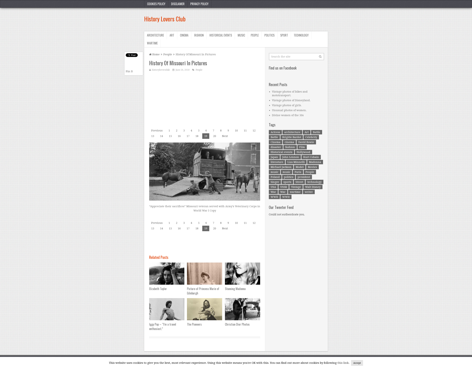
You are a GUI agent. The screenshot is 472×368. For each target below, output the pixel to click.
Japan (274, 157)
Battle (316, 132)
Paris (298, 172)
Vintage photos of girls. (287, 105)
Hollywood (303, 152)
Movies (312, 167)
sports (287, 181)
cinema (289, 142)
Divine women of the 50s (288, 115)
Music (241, 35)
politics (288, 177)
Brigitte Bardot (291, 137)
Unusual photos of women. (289, 110)
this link (343, 362)
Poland (275, 177)
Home (156, 54)
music (274, 172)
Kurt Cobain (311, 157)
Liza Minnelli (296, 162)
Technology (301, 35)
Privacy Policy (199, 4)
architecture (292, 132)
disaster (276, 147)
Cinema (184, 35)
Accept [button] (357, 363)
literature (277, 162)
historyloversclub (161, 70)
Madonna (315, 162)
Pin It (129, 71)
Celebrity (311, 137)
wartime (295, 191)
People (255, 35)
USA (273, 186)
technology (314, 181)
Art (172, 35)
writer (309, 191)
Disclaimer (178, 4)
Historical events (220, 35)
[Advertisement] (261, 19)
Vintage (296, 186)
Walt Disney (313, 186)
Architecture (155, 35)
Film (302, 147)
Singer (275, 181)
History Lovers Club (164, 18)
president (304, 177)
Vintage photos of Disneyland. (291, 100)
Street (299, 181)
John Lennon (290, 157)
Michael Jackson (281, 167)
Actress (275, 132)
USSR (283, 186)
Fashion (199, 35)
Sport (284, 35)
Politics (269, 35)
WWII (274, 196)
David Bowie (306, 142)
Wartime (152, 43)
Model (300, 167)
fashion (290, 147)
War (273, 191)
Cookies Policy (156, 4)
